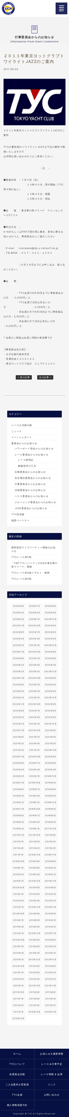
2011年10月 (18, 992)
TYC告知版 (18, 514)
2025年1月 (34, 645)
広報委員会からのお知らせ (30, 471)
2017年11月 (18, 835)
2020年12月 (50, 750)
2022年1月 (34, 724)
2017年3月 (34, 848)
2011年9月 (34, 992)
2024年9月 (50, 652)
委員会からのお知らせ (24, 443)
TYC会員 (17, 1094)
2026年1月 (34, 619)
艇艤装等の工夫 (27, 465)
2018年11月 (18, 809)
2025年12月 (50, 619)
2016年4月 (18, 874)
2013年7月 (18, 946)
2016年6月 (34, 868)
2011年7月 (18, 999)
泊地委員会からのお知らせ (30, 490)
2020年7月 (34, 763)
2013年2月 (50, 953)
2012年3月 (34, 979)
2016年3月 (34, 874)
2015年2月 (50, 900)
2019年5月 (18, 796)
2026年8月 (18, 606)
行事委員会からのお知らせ (30, 484)
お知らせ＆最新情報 (51, 1053)
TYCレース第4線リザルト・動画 (30, 572)
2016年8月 (50, 861)
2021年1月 (34, 750)
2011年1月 (18, 1012)
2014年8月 (50, 913)
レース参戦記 (26, 459)
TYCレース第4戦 (21, 578)
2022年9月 (50, 704)
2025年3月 (50, 638)
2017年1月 (18, 855)
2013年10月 (19, 940)
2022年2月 (18, 724)
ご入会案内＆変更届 (17, 1084)
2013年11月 (50, 933)
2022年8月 (18, 711)
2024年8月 (18, 658)
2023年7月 (34, 684)
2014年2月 (50, 927)
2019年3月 (50, 796)
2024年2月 (18, 671)
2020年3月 (50, 769)
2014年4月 (18, 927)
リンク (52, 1084)
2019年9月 (50, 783)
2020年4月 (34, 769)
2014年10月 (19, 913)
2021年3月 (50, 743)
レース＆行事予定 (51, 1063)
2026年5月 (18, 612)
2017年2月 (50, 848)
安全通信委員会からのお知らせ (33, 477)
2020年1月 (34, 776)
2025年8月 (18, 632)
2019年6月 (50, 789)
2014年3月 (34, 927)
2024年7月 (34, 658)
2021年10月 (34, 730)
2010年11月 (50, 1012)
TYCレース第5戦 (21, 557)
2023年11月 (19, 678)
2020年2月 (18, 776)
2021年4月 (34, 743)
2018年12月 (50, 802)
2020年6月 (50, 763)
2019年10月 (34, 783)
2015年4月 (18, 900)
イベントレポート (21, 437)
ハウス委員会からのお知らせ (32, 496)
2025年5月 (18, 638)
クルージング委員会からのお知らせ (35, 502)
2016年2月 (50, 874)
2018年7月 (34, 815)
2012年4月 (18, 979)
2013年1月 (18, 959)
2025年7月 (34, 632)
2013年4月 (18, 953)
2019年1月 (34, 802)
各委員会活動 (17, 1074)
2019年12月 (50, 776)
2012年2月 (50, 979)
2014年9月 (34, 913)
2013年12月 (34, 933)
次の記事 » (45, 377)
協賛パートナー (20, 520)
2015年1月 (18, 907)
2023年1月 (34, 697)
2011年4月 (18, 1005)
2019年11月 (18, 783)
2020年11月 (19, 756)
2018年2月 (18, 828)
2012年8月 (50, 966)
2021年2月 (18, 750)
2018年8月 (18, 815)
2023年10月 (34, 678)
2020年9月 (50, 756)
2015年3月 (34, 900)
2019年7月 (34, 789)
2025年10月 (34, 625)
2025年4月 (34, 638)
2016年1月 (18, 881)
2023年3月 (50, 691)
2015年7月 (18, 894)
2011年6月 (34, 999)
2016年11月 (50, 855)
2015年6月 (34, 894)
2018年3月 (50, 822)
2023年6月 (50, 684)
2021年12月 (50, 724)
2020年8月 (18, 763)
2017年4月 (18, 848)
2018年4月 (34, 822)
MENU (61, 8)
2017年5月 (50, 841)
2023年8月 (18, 684)
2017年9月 (50, 835)
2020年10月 (34, 756)
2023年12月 (50, 671)
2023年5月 (18, 691)
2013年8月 (50, 940)
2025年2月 (18, 645)
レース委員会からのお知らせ (32, 454)
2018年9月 (50, 809)
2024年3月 (50, 665)
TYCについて (17, 1063)
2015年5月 (50, 894)
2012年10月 (19, 966)
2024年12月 (50, 645)
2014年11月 (50, 907)
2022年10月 (34, 704)
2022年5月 (18, 717)
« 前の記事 (24, 377)
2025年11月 (19, 625)
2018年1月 (34, 828)
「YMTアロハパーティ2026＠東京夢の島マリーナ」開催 (34, 565)
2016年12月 (34, 855)
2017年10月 (34, 835)
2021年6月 (50, 737)
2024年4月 (34, 665)
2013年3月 (34, 953)
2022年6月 (50, 711)
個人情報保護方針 (17, 1105)
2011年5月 (50, 999)
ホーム (17, 1053)
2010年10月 (19, 1018)
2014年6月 (34, 920)
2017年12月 (50, 828)
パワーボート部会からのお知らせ (34, 448)
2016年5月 (50, 868)
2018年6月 (50, 815)
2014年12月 (34, 907)
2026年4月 (34, 612)
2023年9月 (50, 678)
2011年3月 (34, 1005)
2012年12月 (34, 959)
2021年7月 (34, 737)
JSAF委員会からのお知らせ (31, 508)
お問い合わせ (52, 1094)
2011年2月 (50, 1005)
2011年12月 (34, 985)
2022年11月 (19, 704)
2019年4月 (34, 796)
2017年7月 (18, 841)
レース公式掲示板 (21, 425)
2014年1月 (18, 933)
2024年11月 (19, 652)
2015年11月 (50, 881)
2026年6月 (50, 606)
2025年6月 (50, 632)
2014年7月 (18, 920)
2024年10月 (34, 652)
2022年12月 (50, 697)
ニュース (16, 431)
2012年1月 (18, 985)
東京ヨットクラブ (10, 8)
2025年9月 (50, 625)
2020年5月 (18, 769)
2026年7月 (34, 606)
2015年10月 (19, 887)
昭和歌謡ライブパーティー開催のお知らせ (33, 549)
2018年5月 (18, 822)
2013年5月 (50, 946)
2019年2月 (18, 802)
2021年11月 (18, 730)
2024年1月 (34, 671)
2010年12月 (34, 1012)
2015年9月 (34, 887)
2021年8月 (18, 737)
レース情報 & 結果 (52, 1074)
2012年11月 (50, 959)
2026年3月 (50, 612)
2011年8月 (50, 992)
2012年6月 (34, 972)
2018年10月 (34, 809)
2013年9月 (34, 940)
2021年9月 (50, 730)
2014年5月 (50, 920)
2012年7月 (18, 972)
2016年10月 (19, 861)
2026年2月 (18, 619)
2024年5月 (18, 665)
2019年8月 (18, 789)
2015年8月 (50, 887)
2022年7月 (34, 711)
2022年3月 (50, 717)
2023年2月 (18, 697)
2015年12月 (34, 881)
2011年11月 (50, 985)
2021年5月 (18, 743)
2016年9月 (34, 861)
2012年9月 (34, 966)
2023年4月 (34, 691)
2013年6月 (34, 946)
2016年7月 (18, 868)
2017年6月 (34, 841)
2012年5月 (50, 972)
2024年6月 (50, 658)
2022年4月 (34, 717)
